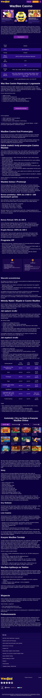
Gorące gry (35, 424)
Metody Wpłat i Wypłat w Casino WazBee (11, 650)
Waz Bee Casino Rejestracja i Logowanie (11, 638)
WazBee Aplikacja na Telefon (8, 658)
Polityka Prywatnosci (28, 677)
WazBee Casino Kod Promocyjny (9, 640)
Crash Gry (25, 424)
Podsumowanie (6, 663)
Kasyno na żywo (15, 424)
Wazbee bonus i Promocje (8, 645)
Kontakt (39, 677)
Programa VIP (5, 648)
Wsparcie (4, 661)
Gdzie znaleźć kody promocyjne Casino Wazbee (12, 643)
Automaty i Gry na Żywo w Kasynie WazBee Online (13, 653)
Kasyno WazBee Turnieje (8, 656)
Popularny (5, 424)
